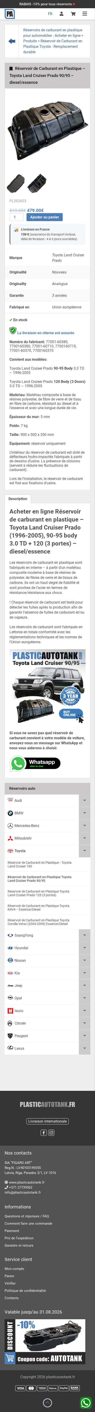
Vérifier (10, 1283)
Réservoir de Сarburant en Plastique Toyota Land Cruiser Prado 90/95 (39, 878)
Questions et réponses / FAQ (27, 1216)
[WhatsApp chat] (34, 771)
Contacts (12, 1298)
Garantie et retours (19, 1245)
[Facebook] (44, 1133)
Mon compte (14, 1269)
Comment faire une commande (28, 1223)
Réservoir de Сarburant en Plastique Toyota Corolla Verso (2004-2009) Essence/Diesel (38, 922)
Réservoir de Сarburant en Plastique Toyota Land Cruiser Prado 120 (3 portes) (38, 893)
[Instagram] (51, 1133)
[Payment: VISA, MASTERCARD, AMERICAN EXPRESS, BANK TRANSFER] (47, 1388)
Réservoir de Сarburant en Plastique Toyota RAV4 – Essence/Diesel (38, 907)
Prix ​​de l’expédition (19, 1238)
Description (18, 499)
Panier (9, 1276)
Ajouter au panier (44, 217)
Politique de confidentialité (25, 1291)
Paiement (12, 1231)
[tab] (18, 499)
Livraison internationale (47, 1121)
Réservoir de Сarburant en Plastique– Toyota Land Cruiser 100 (39, 864)
